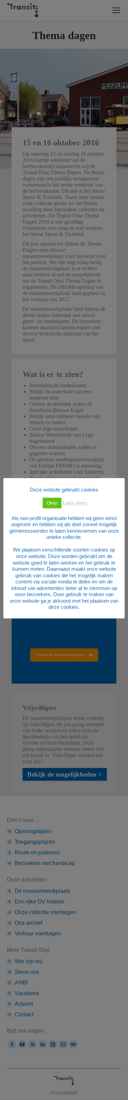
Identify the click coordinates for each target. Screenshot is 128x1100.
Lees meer (75, 503)
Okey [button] (52, 503)
